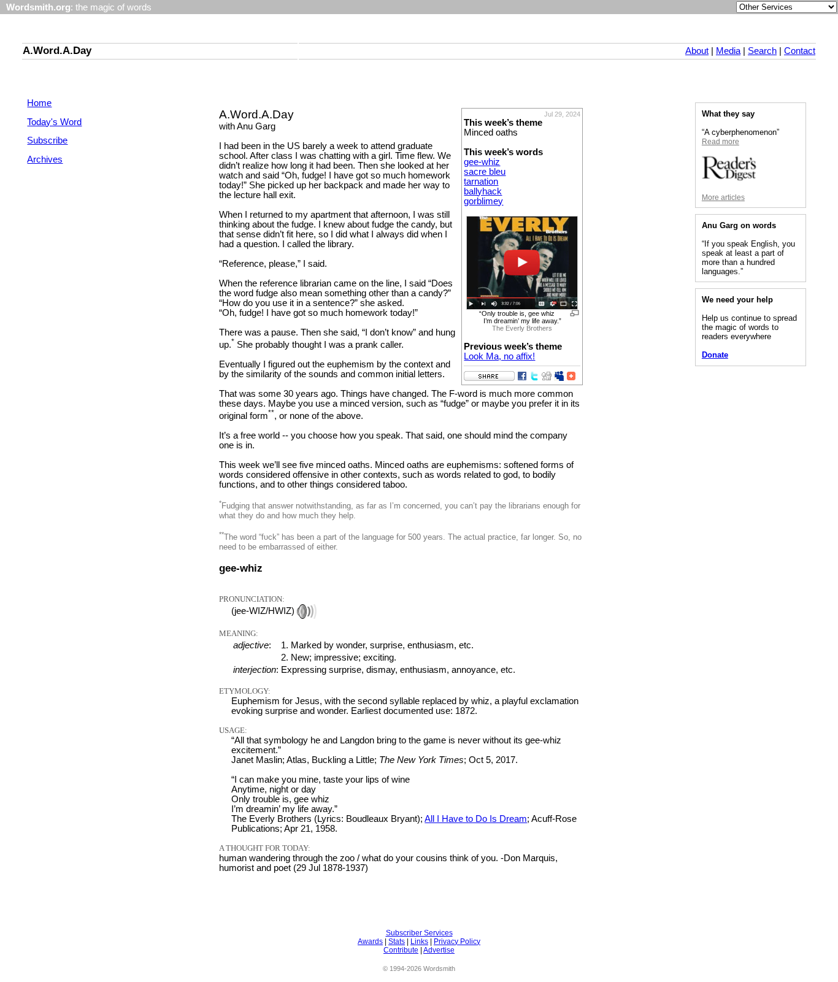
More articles (723, 197)
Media (728, 51)
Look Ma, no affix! (499, 356)
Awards (370, 941)
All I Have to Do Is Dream (476, 819)
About (697, 51)
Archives (45, 159)
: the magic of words (79, 7)
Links (419, 941)
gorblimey (483, 201)
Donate (715, 354)
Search (762, 51)
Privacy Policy (457, 941)
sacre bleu (484, 172)
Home (39, 103)
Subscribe (47, 140)
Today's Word (54, 122)
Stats (396, 941)
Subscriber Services (419, 933)
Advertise (439, 950)
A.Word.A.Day (57, 50)
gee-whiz (482, 162)
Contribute (400, 950)
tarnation (481, 181)
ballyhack (483, 191)
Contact (799, 51)
